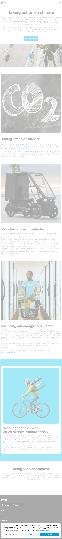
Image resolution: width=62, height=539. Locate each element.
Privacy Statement (45, 530)
